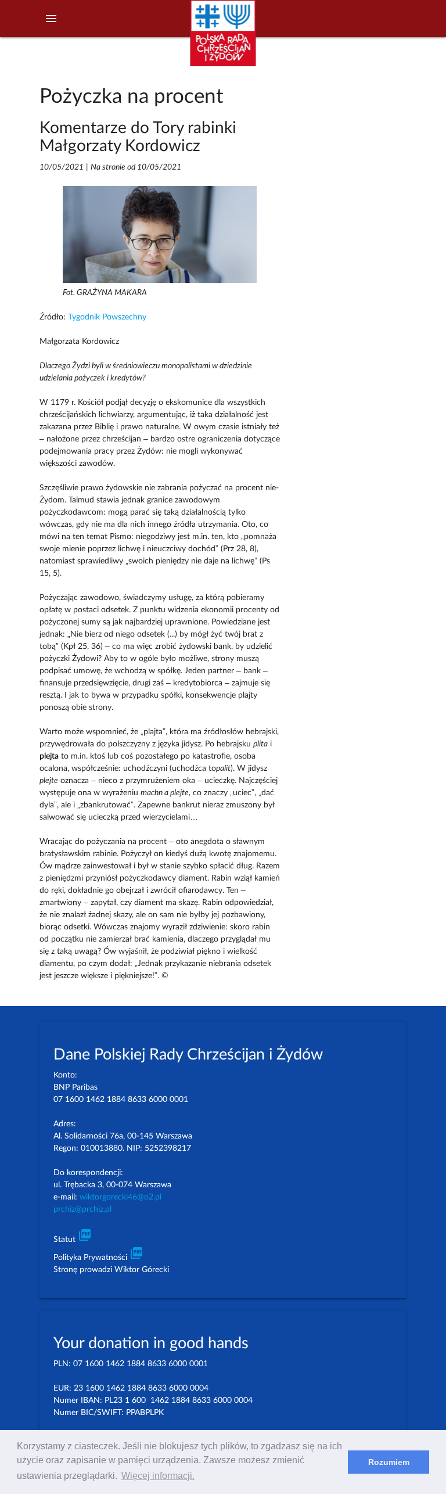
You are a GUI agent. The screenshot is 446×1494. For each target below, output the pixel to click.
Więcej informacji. (158, 1476)
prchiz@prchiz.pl (82, 1209)
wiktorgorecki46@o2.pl (120, 1197)
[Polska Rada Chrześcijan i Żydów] (223, 40)
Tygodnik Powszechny (107, 317)
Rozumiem (388, 1462)
